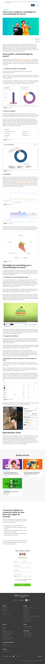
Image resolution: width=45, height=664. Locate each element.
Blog (3, 626)
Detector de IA (5, 644)
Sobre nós (4, 607)
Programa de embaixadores (28, 626)
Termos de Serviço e (28, 579)
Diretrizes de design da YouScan (8, 637)
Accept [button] (33, 5)
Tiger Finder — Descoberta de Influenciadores (31, 616)
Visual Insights (25, 609)
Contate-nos (5, 611)
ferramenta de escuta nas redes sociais (27, 182)
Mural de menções (26, 619)
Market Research (26, 612)
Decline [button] (37, 5)
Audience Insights (26, 611)
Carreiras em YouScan (7, 614)
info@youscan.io (7, 651)
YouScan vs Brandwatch (27, 632)
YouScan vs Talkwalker (27, 634)
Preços (4, 612)
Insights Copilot (26, 614)
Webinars (4, 627)
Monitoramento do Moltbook (28, 617)
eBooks (4, 629)
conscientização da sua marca (25, 59)
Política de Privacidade (23, 580)
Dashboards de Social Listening (8, 631)
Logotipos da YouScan (7, 639)
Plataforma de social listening (28, 607)
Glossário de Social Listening (8, 632)
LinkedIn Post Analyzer (7, 645)
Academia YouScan (6, 636)
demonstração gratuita (16, 442)
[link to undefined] (3, 656)
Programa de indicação (27, 627)
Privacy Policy (38, 1)
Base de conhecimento (7, 634)
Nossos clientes (5, 609)
